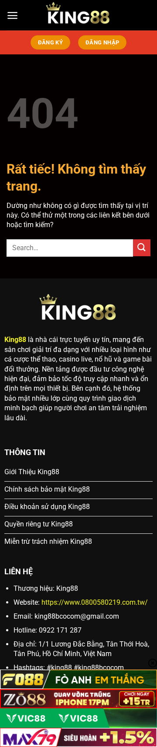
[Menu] (12, 15)
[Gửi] (141, 247)
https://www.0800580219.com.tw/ (94, 602)
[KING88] (78, 15)
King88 (15, 339)
